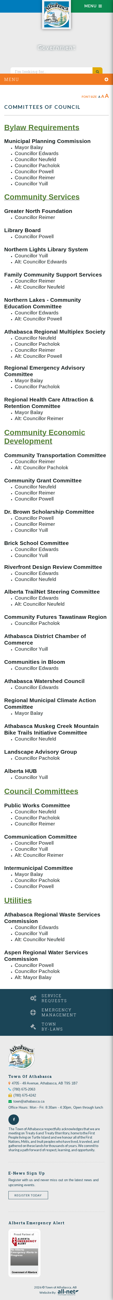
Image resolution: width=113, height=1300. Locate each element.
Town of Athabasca (56, 14)
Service (54, 998)
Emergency (59, 1012)
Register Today (28, 1195)
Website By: (47, 1291)
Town (52, 1027)
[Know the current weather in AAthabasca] (20, 3)
